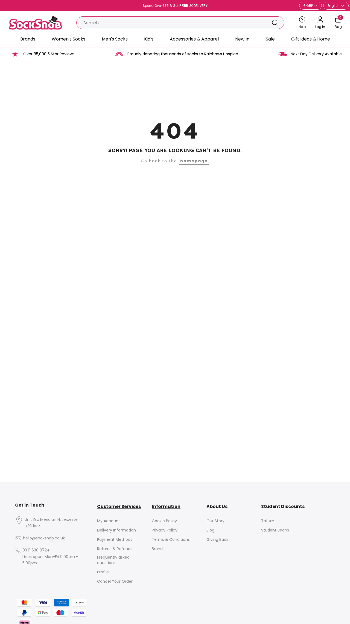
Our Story (215, 521)
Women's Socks (68, 39)
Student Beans (275, 530)
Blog (210, 530)
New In (242, 39)
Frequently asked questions (113, 560)
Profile (103, 572)
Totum (267, 521)
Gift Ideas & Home (310, 39)
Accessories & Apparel (194, 39)
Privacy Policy (164, 530)
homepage (194, 161)
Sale (270, 39)
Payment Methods (114, 539)
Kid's (148, 39)
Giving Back (217, 539)
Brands (27, 39)
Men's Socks (115, 39)
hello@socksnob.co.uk (44, 538)
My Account (108, 521)
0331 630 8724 (35, 550)
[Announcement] (175, 5)
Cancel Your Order (115, 581)
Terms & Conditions (171, 539)
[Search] (275, 23)
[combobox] (171, 23)
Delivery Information (116, 530)
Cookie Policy (164, 521)
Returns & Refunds (114, 548)
